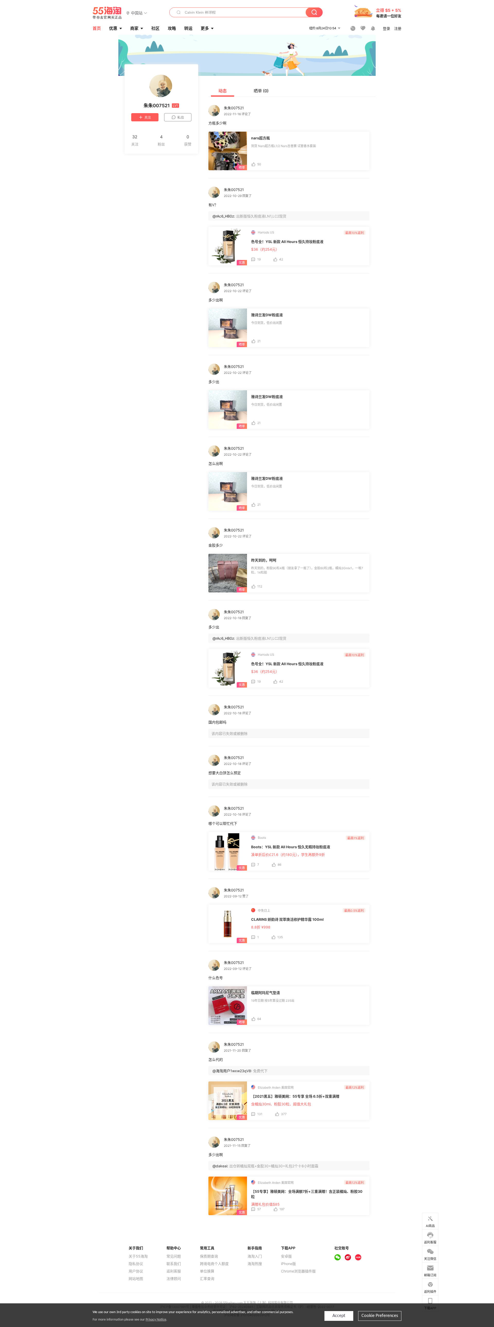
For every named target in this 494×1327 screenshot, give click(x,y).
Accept (338, 1315)
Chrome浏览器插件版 (298, 1271)
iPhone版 (288, 1264)
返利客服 (173, 1271)
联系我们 (173, 1264)
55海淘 (107, 13)
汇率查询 (207, 1279)
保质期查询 (209, 1256)
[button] (136, 12)
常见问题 (173, 1256)
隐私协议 (136, 1264)
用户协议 (136, 1271)
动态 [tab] (222, 90)
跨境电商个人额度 (214, 1264)
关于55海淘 (138, 1256)
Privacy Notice (156, 1320)
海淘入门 (255, 1256)
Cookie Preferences (379, 1315)
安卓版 (286, 1256)
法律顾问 (173, 1279)
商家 (134, 28)
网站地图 (136, 1279)
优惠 (113, 28)
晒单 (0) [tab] (261, 90)
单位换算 (207, 1271)
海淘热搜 (255, 1264)
